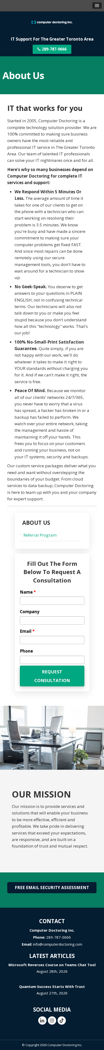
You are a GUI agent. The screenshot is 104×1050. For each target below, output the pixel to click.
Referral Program (40, 535)
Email (27, 631)
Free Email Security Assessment (52, 887)
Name (28, 592)
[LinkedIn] (42, 1020)
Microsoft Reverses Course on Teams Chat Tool (52, 964)
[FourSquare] (62, 1020)
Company (29, 611)
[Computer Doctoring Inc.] (52, 22)
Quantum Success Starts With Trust (52, 986)
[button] (97, 5)
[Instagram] (52, 1020)
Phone (26, 651)
